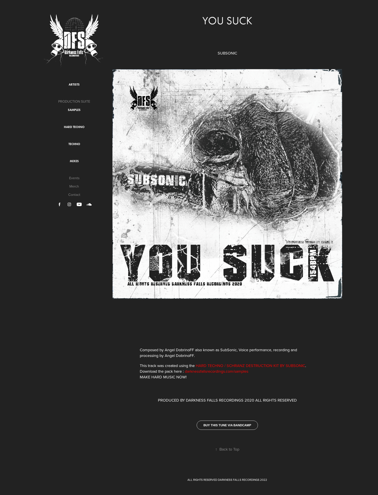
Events (74, 178)
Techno (74, 144)
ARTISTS (74, 84)
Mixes (74, 161)
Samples (74, 110)
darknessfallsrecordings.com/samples (216, 371)
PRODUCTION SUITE (74, 101)
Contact (74, 194)
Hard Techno (74, 127)
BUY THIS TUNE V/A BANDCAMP (227, 425)
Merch (74, 186)
